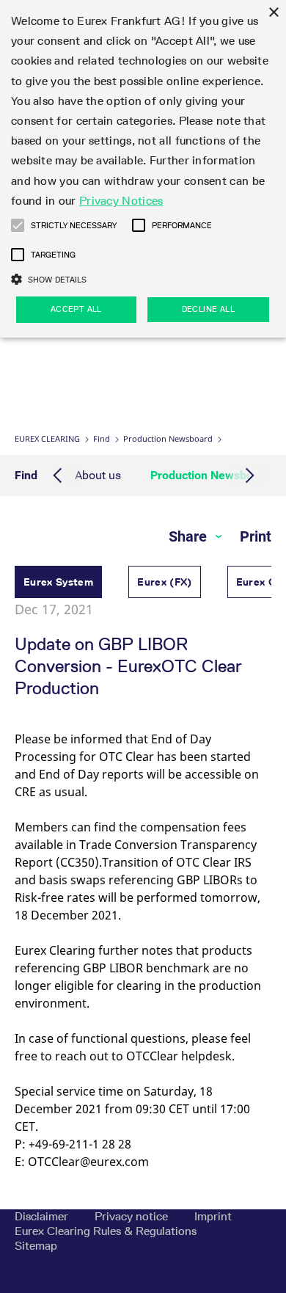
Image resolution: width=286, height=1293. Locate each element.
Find (101, 438)
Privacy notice (133, 1216)
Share (189, 536)
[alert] (143, 169)
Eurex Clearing (47, 438)
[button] (17, 225)
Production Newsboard (168, 438)
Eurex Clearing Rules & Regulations (106, 1231)
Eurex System (58, 582)
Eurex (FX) (164, 582)
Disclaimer (43, 1216)
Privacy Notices (121, 201)
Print (255, 536)
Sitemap (36, 1246)
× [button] (273, 12)
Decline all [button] (208, 309)
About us (98, 475)
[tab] (58, 584)
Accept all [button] (76, 309)
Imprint (213, 1216)
